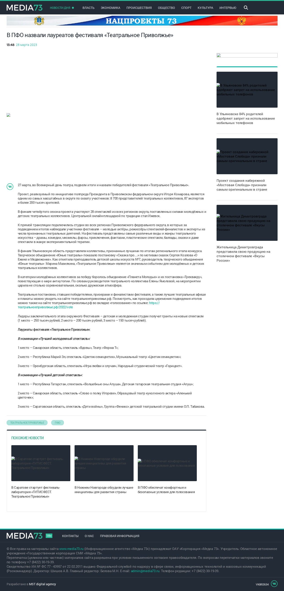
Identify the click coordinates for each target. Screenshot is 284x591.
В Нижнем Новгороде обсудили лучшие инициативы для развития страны (104, 489)
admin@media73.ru (145, 571)
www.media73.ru (71, 548)
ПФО (57, 422)
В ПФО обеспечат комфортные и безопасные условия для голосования (166, 489)
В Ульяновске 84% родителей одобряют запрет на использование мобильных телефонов (246, 118)
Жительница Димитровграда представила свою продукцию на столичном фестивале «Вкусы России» (243, 254)
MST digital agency (42, 584)
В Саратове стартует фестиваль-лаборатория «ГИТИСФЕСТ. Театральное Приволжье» (35, 491)
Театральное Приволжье (27, 422)
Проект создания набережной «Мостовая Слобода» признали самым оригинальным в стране (242, 185)
